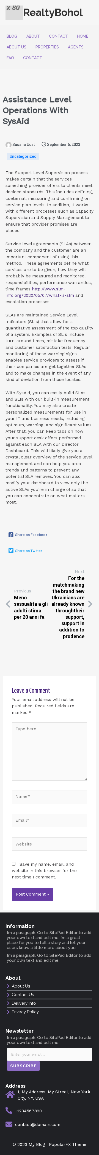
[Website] (49, 845)
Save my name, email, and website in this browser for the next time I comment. (44, 871)
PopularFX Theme (67, 1144)
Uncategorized (23, 156)
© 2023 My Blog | (31, 1144)
